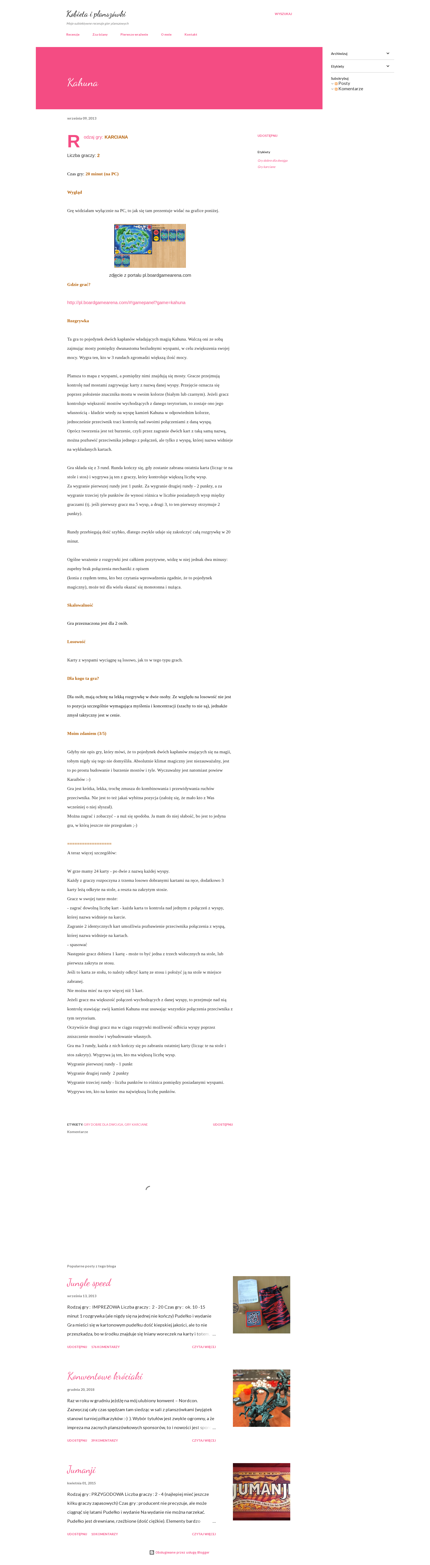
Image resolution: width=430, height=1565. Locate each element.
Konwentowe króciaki (104, 1376)
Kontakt (191, 34)
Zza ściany (100, 34)
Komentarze (350, 88)
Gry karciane (266, 167)
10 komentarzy (104, 1534)
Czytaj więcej (204, 1347)
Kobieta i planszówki (96, 14)
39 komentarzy (104, 1440)
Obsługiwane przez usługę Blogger (182, 1552)
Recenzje (73, 34)
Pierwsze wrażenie (134, 34)
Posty (344, 83)
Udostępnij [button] (267, 135)
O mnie (166, 34)
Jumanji (81, 1469)
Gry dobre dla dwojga (272, 160)
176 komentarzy (105, 1347)
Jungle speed (89, 1282)
